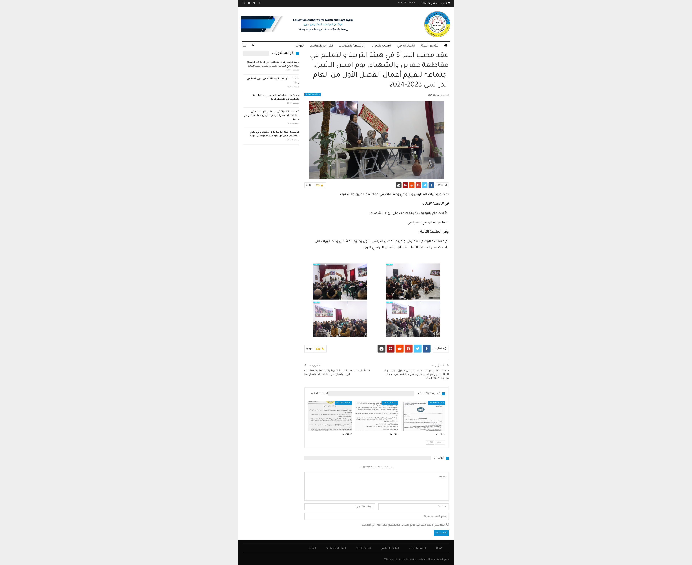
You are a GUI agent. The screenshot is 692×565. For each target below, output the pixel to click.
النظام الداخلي (406, 46)
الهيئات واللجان (382, 46)
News (439, 548)
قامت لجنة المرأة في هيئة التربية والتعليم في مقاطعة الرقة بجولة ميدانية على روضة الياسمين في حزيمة (271, 115)
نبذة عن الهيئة (429, 46)
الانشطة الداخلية (417, 548)
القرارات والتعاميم (321, 46)
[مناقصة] (423, 416)
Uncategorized (312, 95)
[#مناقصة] (330, 416)
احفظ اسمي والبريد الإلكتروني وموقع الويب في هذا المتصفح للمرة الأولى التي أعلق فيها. (403, 525)
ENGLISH (402, 3)
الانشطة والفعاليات (351, 46)
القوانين (299, 46)
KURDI (412, 3)
